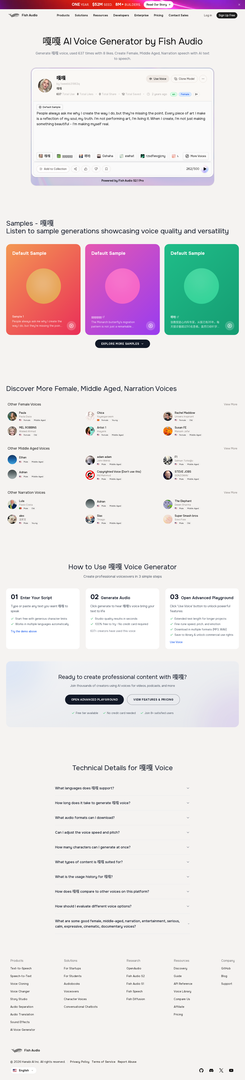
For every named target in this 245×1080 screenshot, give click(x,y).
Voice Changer (20, 991)
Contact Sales (178, 15)
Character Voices (75, 999)
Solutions (81, 15)
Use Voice (160, 79)
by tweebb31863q (68, 84)
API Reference (183, 983)
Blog (224, 976)
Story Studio (18, 999)
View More (230, 404)
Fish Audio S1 (135, 983)
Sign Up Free (227, 15)
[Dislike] (96, 168)
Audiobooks (72, 983)
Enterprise (141, 15)
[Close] (239, 4)
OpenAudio (134, 968)
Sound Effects (20, 1022)
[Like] (85, 168)
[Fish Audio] (14, 15)
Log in (208, 15)
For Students (73, 976)
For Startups (72, 968)
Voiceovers (71, 991)
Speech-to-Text (21, 976)
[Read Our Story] (122, 4)
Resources (100, 15)
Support (226, 983)
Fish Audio (30, 15)
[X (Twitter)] (221, 1070)
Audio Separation (21, 1006)
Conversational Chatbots (81, 1006)
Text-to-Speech (21, 968)
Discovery (180, 968)
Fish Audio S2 (136, 976)
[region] (107, 156)
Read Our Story (156, 4)
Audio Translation (22, 1014)
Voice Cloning (19, 983)
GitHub (226, 968)
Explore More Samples (120, 343)
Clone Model (186, 79)
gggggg (96, 317)
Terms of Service (103, 1062)
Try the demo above (24, 631)
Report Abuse (127, 1062)
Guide (178, 976)
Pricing (158, 15)
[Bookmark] (106, 168)
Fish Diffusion (136, 999)
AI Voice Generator (22, 1029)
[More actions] (203, 79)
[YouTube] (231, 1070)
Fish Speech (135, 991)
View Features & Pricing (153, 699)
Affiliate (179, 1006)
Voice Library (182, 991)
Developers (121, 15)
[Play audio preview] (71, 325)
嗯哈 (173, 317)
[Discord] (211, 1070)
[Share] (75, 168)
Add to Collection (55, 169)
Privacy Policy (79, 1062)
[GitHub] (201, 1070)
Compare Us (182, 999)
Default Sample (51, 107)
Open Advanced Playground (94, 699)
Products (63, 15)
